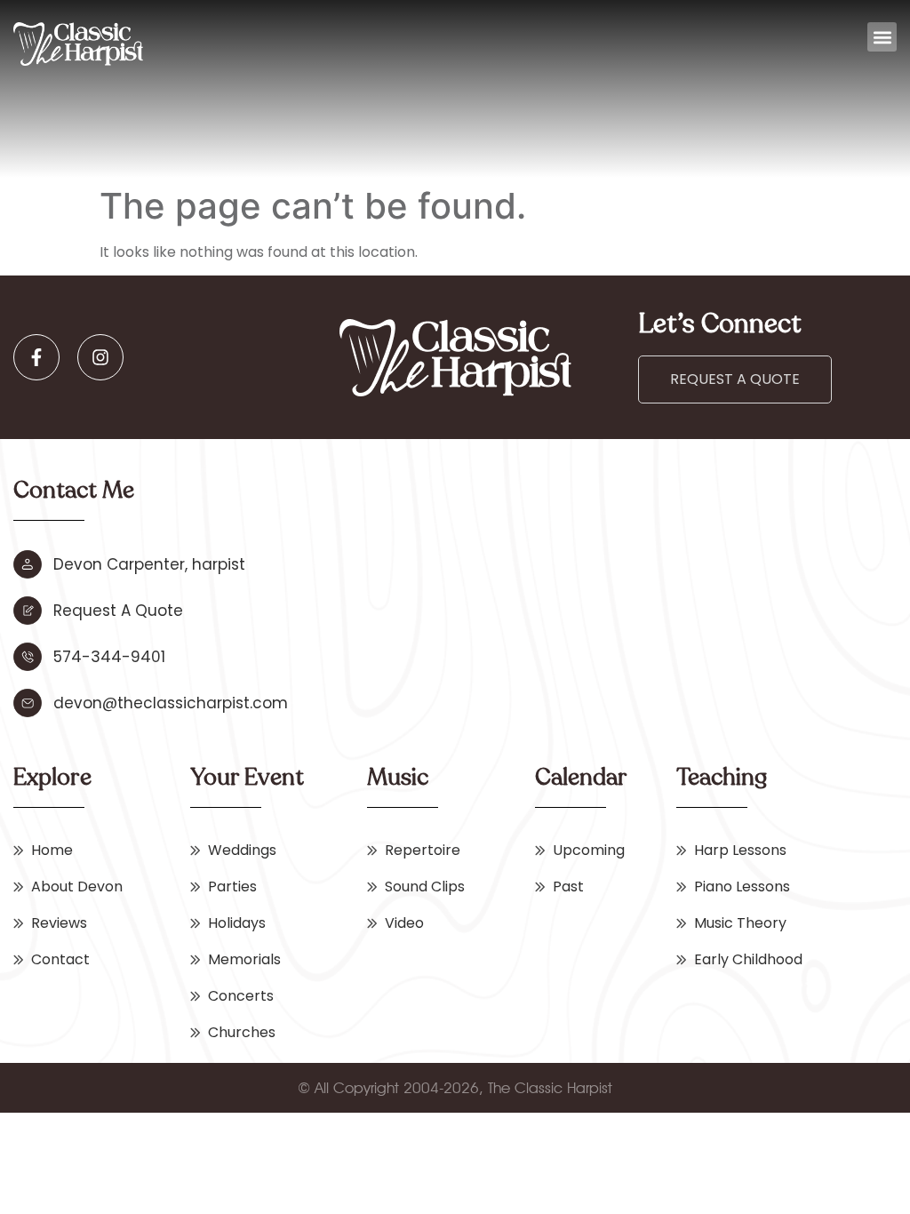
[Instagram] (100, 357)
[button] (882, 37)
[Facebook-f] (36, 357)
